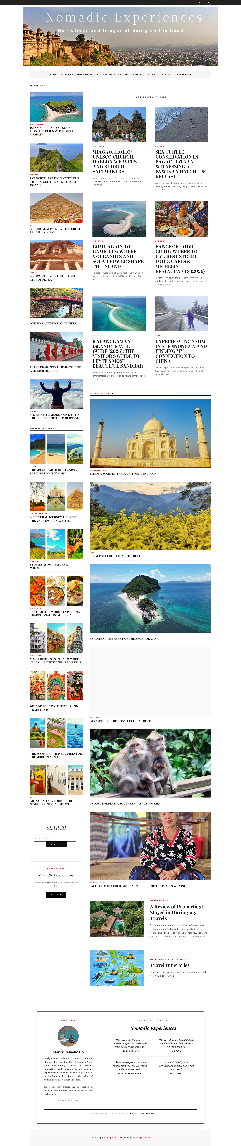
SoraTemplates (109, 1137)
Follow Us (56, 895)
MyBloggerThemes (141, 1137)
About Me (65, 74)
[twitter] (208, 2)
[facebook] (200, 2)
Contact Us (151, 74)
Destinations (111, 74)
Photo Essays (133, 74)
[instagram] (204, 2)
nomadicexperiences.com (142, 1114)
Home (53, 74)
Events (166, 74)
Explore (56, 844)
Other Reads (181, 74)
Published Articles (88, 74)
